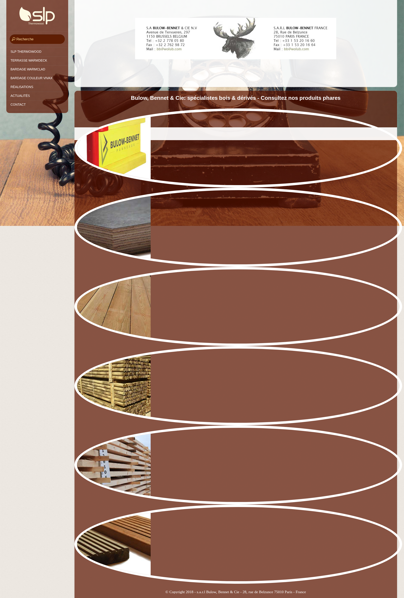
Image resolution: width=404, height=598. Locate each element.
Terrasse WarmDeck (29, 60)
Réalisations (22, 87)
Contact (18, 104)
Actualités (20, 95)
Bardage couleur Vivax (31, 78)
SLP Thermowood (26, 51)
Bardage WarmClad (28, 69)
